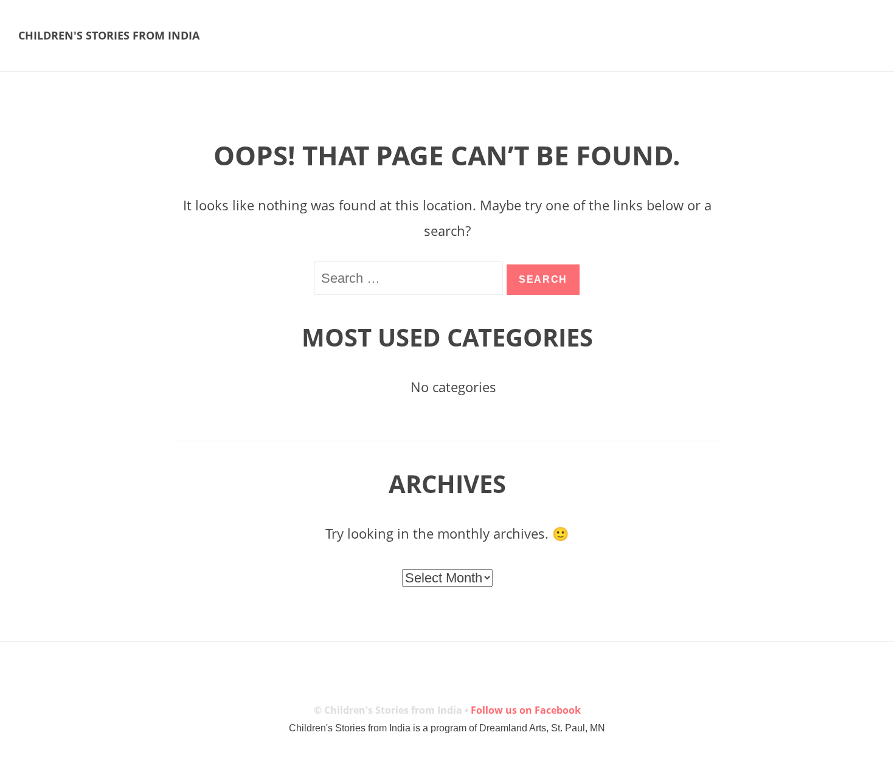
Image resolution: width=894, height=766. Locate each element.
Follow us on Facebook (526, 710)
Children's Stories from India (108, 35)
